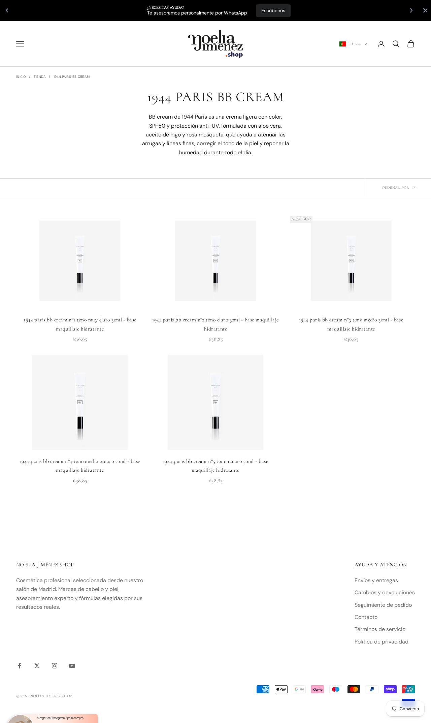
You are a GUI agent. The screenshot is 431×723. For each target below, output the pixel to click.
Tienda (40, 76)
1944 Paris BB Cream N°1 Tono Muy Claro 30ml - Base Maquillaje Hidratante (80, 324)
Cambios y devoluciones (385, 592)
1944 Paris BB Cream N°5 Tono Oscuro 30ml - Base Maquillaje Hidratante (215, 465)
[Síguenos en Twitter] (37, 665)
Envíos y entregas (376, 580)
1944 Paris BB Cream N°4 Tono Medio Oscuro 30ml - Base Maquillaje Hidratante (80, 465)
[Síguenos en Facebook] (19, 665)
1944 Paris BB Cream (72, 76)
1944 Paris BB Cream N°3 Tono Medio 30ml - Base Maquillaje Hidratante (351, 324)
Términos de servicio (380, 629)
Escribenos (273, 10)
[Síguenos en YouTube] (72, 665)
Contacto (366, 617)
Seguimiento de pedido (383, 604)
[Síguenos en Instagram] (54, 665)
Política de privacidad (381, 641)
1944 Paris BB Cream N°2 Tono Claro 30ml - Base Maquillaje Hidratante (215, 324)
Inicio (21, 76)
